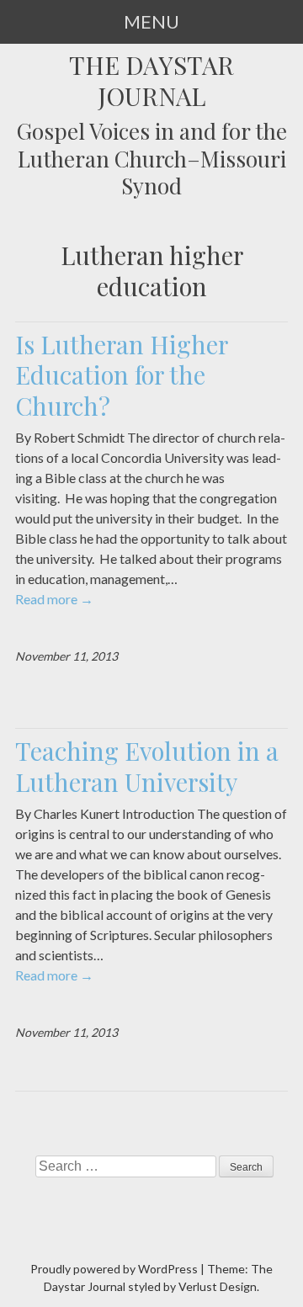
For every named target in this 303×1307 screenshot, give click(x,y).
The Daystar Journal (151, 81)
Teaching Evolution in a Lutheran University (147, 766)
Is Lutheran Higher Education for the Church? (121, 374)
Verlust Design (217, 1286)
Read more (54, 599)
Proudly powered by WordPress (114, 1269)
